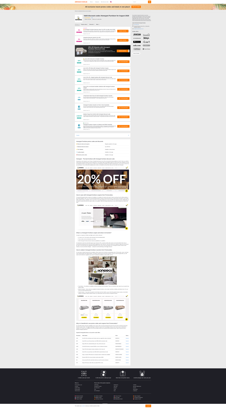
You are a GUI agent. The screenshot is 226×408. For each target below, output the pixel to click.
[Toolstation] (146, 45)
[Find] (149, 2)
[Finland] (75, 397)
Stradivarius (116, 384)
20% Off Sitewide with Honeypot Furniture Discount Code (99, 48)
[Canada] (133, 399)
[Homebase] (137, 38)
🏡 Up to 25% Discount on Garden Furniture (93, 59)
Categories (97, 1)
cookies (83, 405)
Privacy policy (77, 389)
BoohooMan (135, 389)
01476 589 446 (136, 24)
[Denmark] (75, 396)
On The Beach (97, 390)
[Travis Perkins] (146, 49)
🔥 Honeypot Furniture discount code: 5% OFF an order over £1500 (99, 29)
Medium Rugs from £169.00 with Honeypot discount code (96, 114)
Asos (115, 390)
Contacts (76, 386)
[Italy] (114, 397)
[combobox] (140, 2)
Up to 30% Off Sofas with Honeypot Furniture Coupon (96, 68)
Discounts (91, 24)
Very (95, 389)
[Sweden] (94, 396)
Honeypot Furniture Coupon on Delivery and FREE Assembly (97, 124)
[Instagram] (110, 2)
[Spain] (133, 396)
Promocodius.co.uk (78, 384)
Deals (97, 24)
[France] (114, 396)
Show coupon (122, 40)
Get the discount (123, 61)
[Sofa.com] (137, 45)
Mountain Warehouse (137, 386)
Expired (127, 338)
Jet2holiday (96, 384)
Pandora (115, 387)
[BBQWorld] (137, 42)
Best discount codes (104, 1)
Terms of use (77, 390)
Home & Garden (136, 53)
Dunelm (134, 387)
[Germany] (94, 399)
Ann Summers (97, 387)
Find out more (136, 6)
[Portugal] (133, 397)
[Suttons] (146, 42)
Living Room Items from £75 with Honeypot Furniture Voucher (97, 95)
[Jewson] (137, 35)
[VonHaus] (137, 49)
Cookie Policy (77, 387)
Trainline (134, 384)
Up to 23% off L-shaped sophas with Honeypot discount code (97, 77)
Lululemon (135, 390)
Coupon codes (84, 24)
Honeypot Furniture (98, 386)
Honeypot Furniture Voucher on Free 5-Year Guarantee (96, 105)
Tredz (115, 389)
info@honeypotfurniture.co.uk (138, 28)
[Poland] (75, 399)
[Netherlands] (114, 399)
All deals (76, 24)
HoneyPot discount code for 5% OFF (92, 37)
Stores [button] (91, 1)
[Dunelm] (146, 35)
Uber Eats (115, 386)
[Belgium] (94, 397)
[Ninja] (146, 38)
